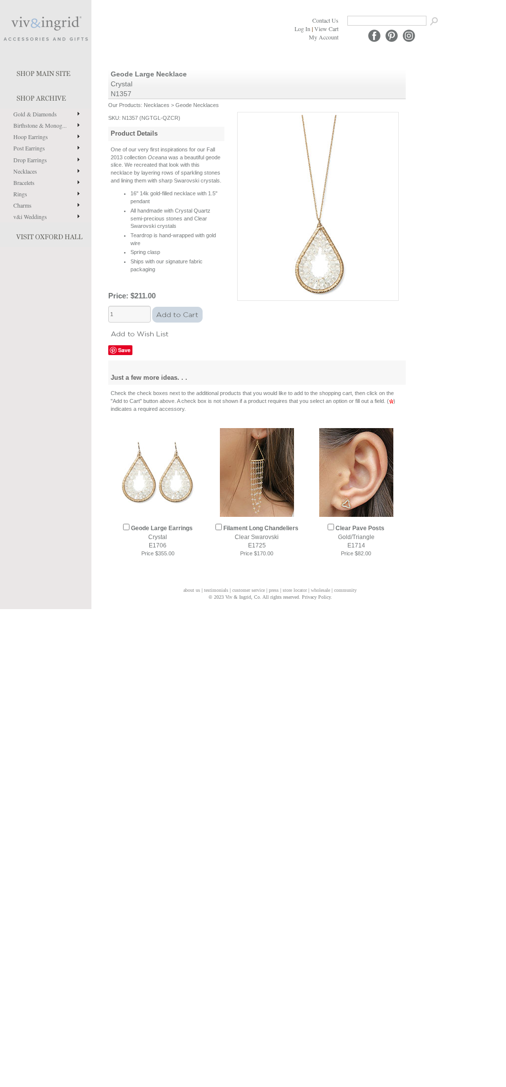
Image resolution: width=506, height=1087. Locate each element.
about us (191, 590)
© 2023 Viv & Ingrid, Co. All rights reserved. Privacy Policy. (270, 597)
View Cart (326, 29)
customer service (248, 590)
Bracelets (24, 182)
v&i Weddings (30, 216)
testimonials (216, 590)
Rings (20, 194)
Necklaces (25, 171)
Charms (22, 205)
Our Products (124, 105)
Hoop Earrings (30, 137)
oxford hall (45, 234)
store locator (295, 590)
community (345, 590)
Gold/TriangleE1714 (360, 536)
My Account (323, 37)
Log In (302, 29)
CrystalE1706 (162, 536)
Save (124, 350)
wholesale (320, 590)
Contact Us (325, 20)
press (274, 590)
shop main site (45, 71)
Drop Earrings (30, 160)
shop (45, 96)
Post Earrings (29, 148)
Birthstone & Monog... (40, 125)
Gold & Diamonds (35, 114)
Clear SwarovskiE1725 (260, 536)
